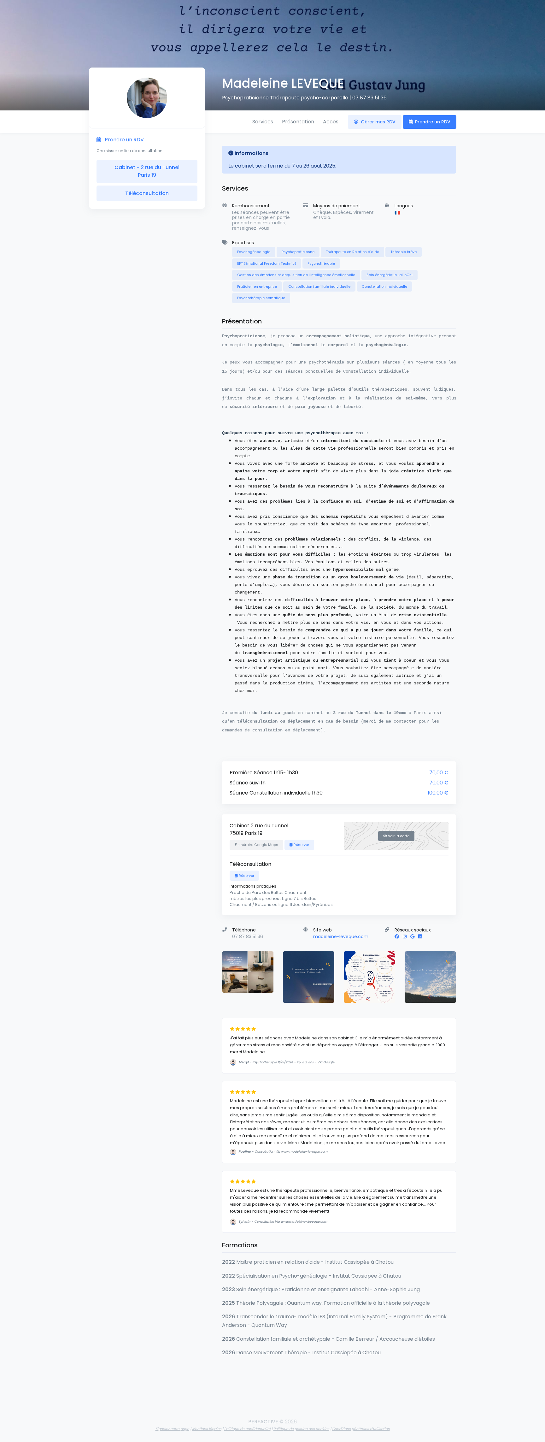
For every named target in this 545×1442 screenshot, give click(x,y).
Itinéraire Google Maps (257, 844)
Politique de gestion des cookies (301, 1428)
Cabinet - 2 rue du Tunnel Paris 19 (146, 171)
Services (262, 121)
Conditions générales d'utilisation (361, 1428)
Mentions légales (206, 1428)
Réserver (301, 844)
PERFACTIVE (263, 1421)
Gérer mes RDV (378, 122)
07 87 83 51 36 (369, 97)
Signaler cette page (172, 1428)
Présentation (298, 121)
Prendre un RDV (432, 122)
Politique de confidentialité (247, 1428)
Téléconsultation (147, 193)
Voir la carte (398, 835)
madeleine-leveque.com (340, 936)
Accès (330, 121)
